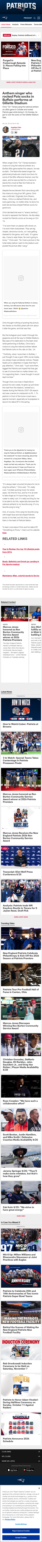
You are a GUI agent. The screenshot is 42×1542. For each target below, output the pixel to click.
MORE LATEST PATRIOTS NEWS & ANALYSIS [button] (21, 82)
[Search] (34, 18)
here (4, 533)
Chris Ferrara (21, 315)
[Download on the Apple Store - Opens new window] (12, 1470)
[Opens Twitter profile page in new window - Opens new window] (12, 132)
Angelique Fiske (16, 127)
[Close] (39, 1488)
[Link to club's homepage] (4, 17)
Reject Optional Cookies (21, 1531)
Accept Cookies (21, 1537)
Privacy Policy (10, 1519)
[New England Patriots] (21, 1481)
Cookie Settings (21, 1524)
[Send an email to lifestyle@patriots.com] (15, 132)
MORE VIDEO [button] (21, 1216)
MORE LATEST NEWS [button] (21, 917)
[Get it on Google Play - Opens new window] (28, 1471)
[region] (21, 1513)
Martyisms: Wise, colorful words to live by (20, 575)
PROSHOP (28, 18)
